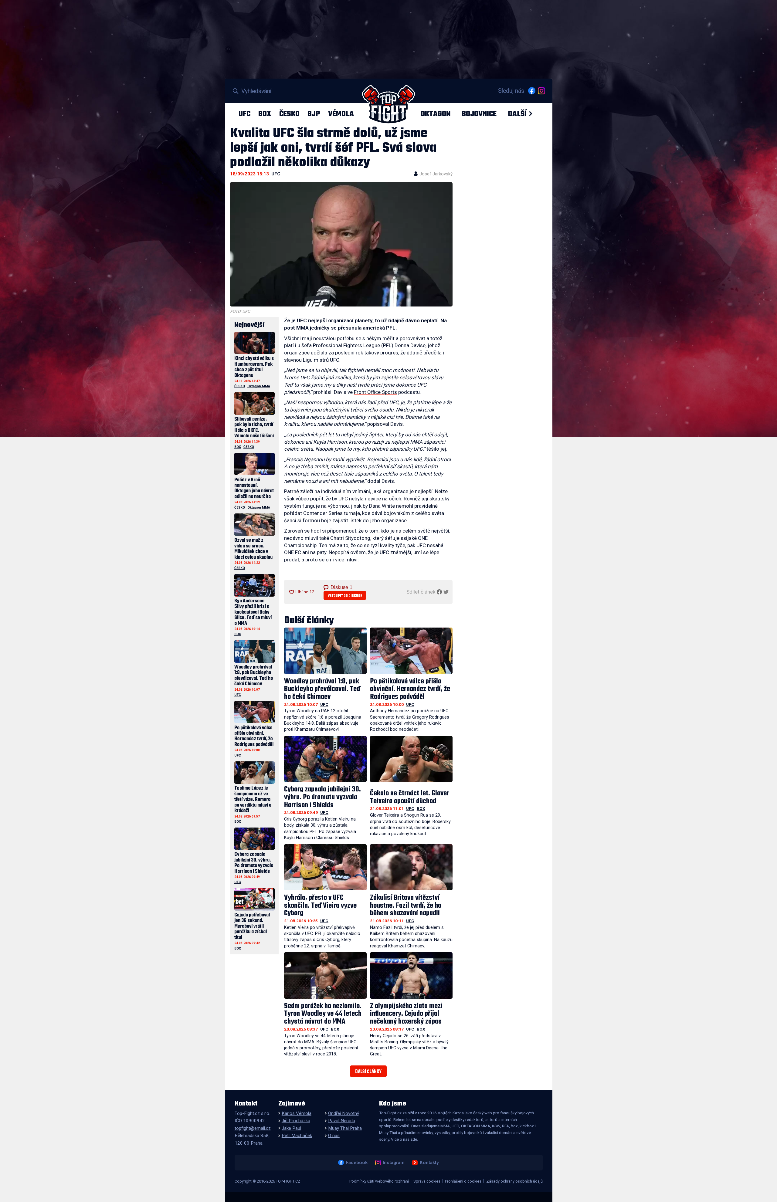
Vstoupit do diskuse (345, 596)
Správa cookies (426, 1181)
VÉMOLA (341, 113)
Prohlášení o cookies (463, 1181)
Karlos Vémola (296, 1113)
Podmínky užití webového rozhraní (379, 1181)
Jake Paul (291, 1128)
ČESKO (289, 113)
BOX (264, 113)
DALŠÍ (517, 113)
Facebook (356, 1162)
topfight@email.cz (253, 1128)
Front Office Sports (375, 392)
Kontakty (429, 1162)
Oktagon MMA (258, 386)
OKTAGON (435, 113)
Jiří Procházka (296, 1120)
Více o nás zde (404, 1139)
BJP (313, 113)
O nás (334, 1135)
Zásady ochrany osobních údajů (514, 1181)
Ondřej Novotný (343, 1113)
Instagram (393, 1162)
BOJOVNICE (479, 113)
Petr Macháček (297, 1135)
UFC (244, 113)
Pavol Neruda (341, 1120)
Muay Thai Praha (345, 1128)
